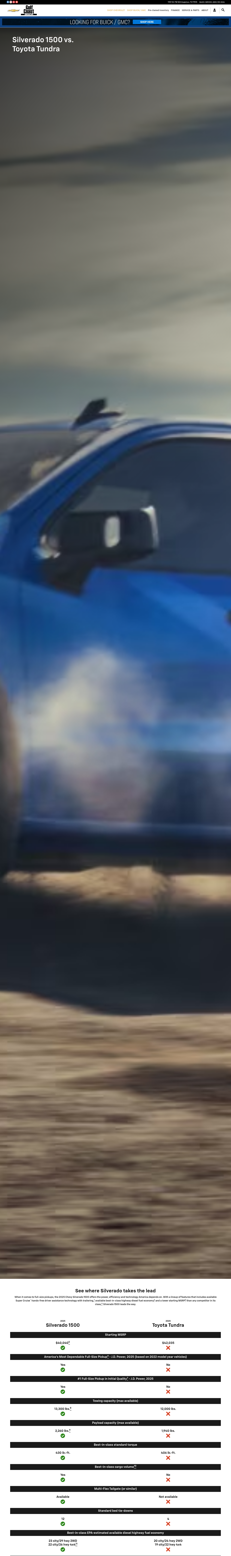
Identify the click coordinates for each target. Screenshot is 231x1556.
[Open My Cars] (214, 10)
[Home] (13, 10)
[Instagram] (10, 2)
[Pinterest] (13, 2)
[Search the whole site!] (223, 10)
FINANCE (175, 10)
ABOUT (204, 10)
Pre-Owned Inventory (158, 10)
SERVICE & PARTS (190, 10)
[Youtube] (16, 2)
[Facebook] (8, 2)
